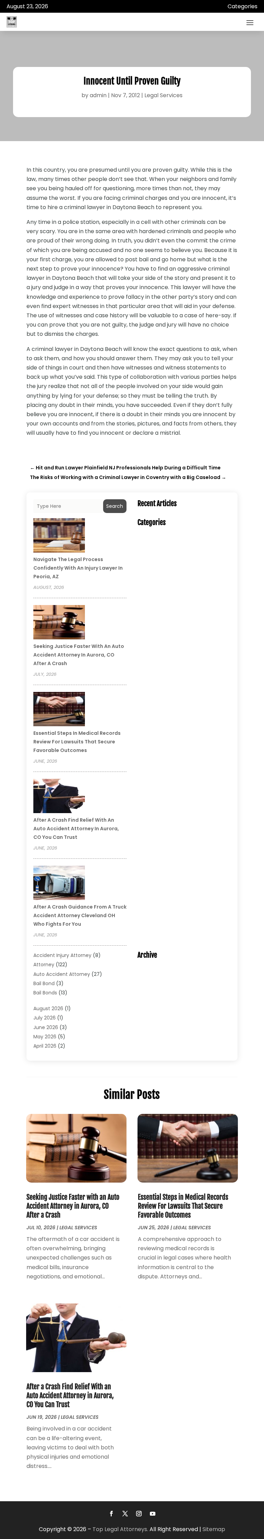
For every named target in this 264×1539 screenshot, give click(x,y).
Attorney (43, 964)
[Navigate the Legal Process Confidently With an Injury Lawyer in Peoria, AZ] (59, 536)
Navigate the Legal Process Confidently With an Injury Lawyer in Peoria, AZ (78, 568)
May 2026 (44, 1036)
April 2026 (44, 1045)
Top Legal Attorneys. (120, 1529)
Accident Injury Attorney (62, 955)
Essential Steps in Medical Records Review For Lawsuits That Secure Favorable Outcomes (77, 742)
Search (114, 506)
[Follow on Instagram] (138, 1513)
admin (98, 95)
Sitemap (213, 1529)
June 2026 (45, 1027)
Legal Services (163, 95)
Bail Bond (44, 983)
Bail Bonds (45, 992)
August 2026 (48, 1008)
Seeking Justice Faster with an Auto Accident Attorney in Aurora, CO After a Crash (78, 655)
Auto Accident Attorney (61, 974)
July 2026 (44, 1017)
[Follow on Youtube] (152, 1513)
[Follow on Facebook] (111, 1513)
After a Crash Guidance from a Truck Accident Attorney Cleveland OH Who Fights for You (79, 915)
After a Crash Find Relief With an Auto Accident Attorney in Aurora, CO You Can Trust (76, 829)
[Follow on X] (125, 1513)
